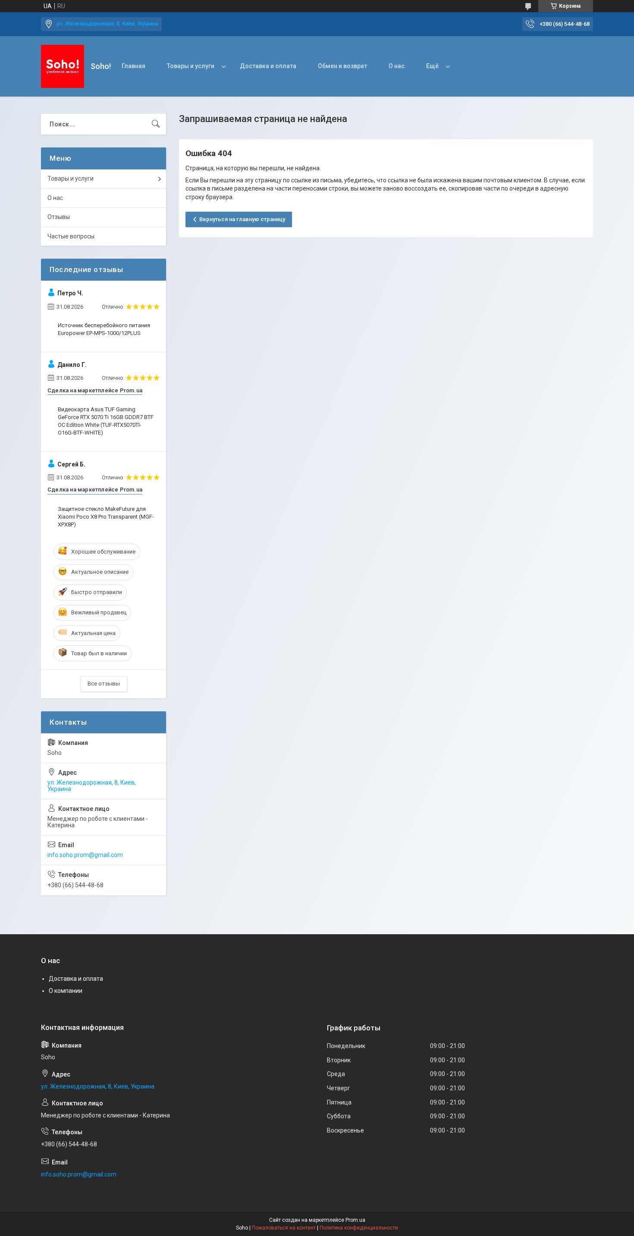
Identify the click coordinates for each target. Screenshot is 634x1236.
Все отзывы (104, 683)
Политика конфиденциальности (359, 1228)
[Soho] (62, 66)
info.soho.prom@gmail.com (85, 854)
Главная (133, 66)
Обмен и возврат (342, 66)
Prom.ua (355, 1220)
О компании (65, 990)
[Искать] (155, 124)
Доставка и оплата (268, 66)
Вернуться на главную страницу (242, 219)
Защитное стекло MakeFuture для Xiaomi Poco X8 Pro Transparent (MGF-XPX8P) (106, 517)
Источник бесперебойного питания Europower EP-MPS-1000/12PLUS (104, 329)
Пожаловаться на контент (284, 1228)
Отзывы (58, 216)
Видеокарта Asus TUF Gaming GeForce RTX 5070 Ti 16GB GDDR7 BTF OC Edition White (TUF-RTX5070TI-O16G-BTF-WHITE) (106, 421)
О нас (397, 66)
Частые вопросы (70, 236)
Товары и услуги (190, 66)
